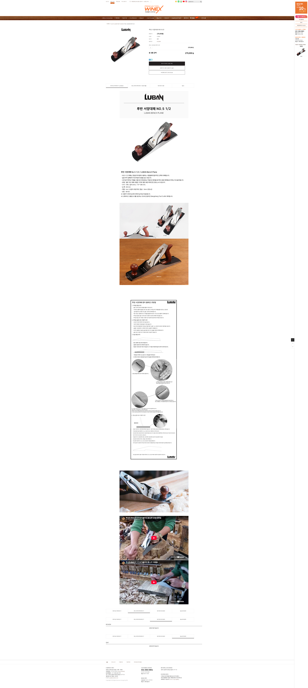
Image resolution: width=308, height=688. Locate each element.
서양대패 (122, 23)
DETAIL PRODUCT (117, 611)
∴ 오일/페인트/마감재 (175, 18)
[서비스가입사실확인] (174, 679)
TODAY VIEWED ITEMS (300, 44)
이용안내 (121, 662)
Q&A (301, 22)
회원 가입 (112, 2)
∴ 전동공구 (141, 18)
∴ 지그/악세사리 (132, 18)
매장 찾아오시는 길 (301, 25)
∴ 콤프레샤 (185, 18)
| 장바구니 (302, 16)
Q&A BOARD (183, 611)
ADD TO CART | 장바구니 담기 (167, 68)
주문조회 (118, 1)
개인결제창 (301, 19)
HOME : (108, 23)
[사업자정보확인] (121, 671)
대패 (118, 23)
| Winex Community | (107, 18)
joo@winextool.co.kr (113, 677)
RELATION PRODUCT (139, 611)
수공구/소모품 (114, 23)
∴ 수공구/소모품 (150, 18)
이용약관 (128, 662)
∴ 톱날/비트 (158, 18)
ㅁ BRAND (117, 18)
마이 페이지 (124, 1)
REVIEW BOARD (161, 611)
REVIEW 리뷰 (161, 85)
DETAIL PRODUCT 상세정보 (116, 85)
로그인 (107, 1)
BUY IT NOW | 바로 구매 (166, 63)
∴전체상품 (203, 18)
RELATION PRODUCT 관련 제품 (139, 85)
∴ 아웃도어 (166, 18)
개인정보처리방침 (138, 662)
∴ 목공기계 (124, 18)
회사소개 (113, 662)
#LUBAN (159, 41)
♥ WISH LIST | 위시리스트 (167, 72)
